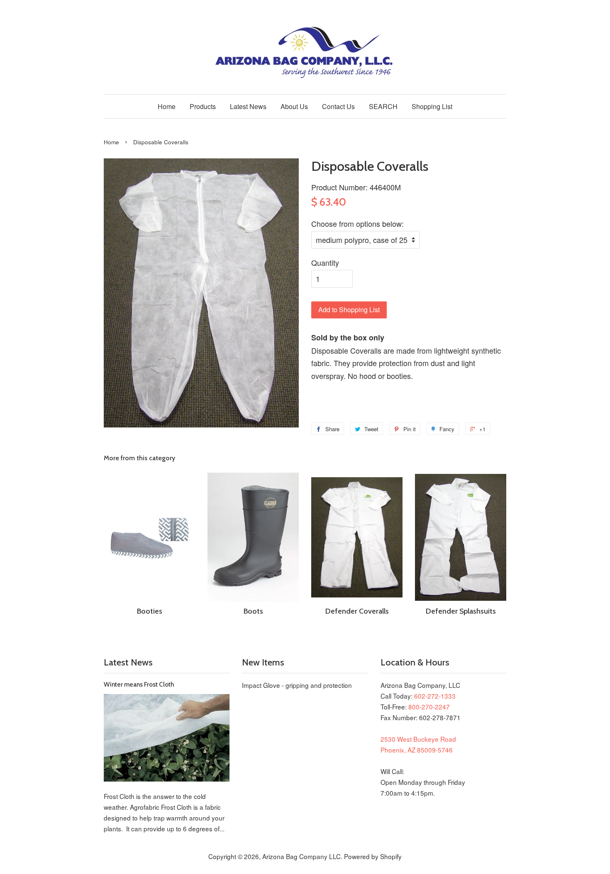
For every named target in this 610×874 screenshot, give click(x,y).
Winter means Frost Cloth (139, 684)
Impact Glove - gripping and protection (297, 684)
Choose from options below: (357, 223)
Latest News (248, 106)
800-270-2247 (429, 706)
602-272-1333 (435, 695)
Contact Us (338, 106)
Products (203, 106)
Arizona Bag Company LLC (301, 856)
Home (167, 106)
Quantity (325, 262)
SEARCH (383, 106)
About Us (294, 106)
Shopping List (432, 106)
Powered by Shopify (373, 856)
